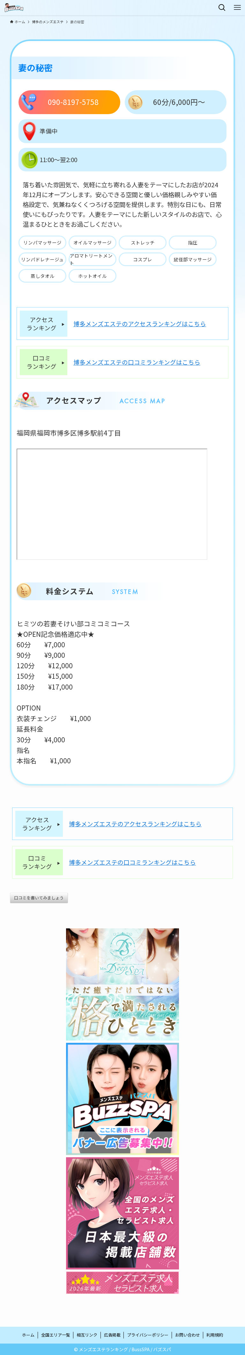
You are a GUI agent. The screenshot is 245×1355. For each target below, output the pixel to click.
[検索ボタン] (222, 7)
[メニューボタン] (237, 7)
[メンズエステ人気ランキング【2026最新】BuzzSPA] (14, 7)
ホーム (28, 1335)
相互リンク (87, 1335)
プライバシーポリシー (147, 1335)
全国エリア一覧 (55, 1335)
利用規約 (214, 1335)
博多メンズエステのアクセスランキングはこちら (139, 324)
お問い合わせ (187, 1335)
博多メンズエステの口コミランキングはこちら (136, 362)
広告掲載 (112, 1335)
